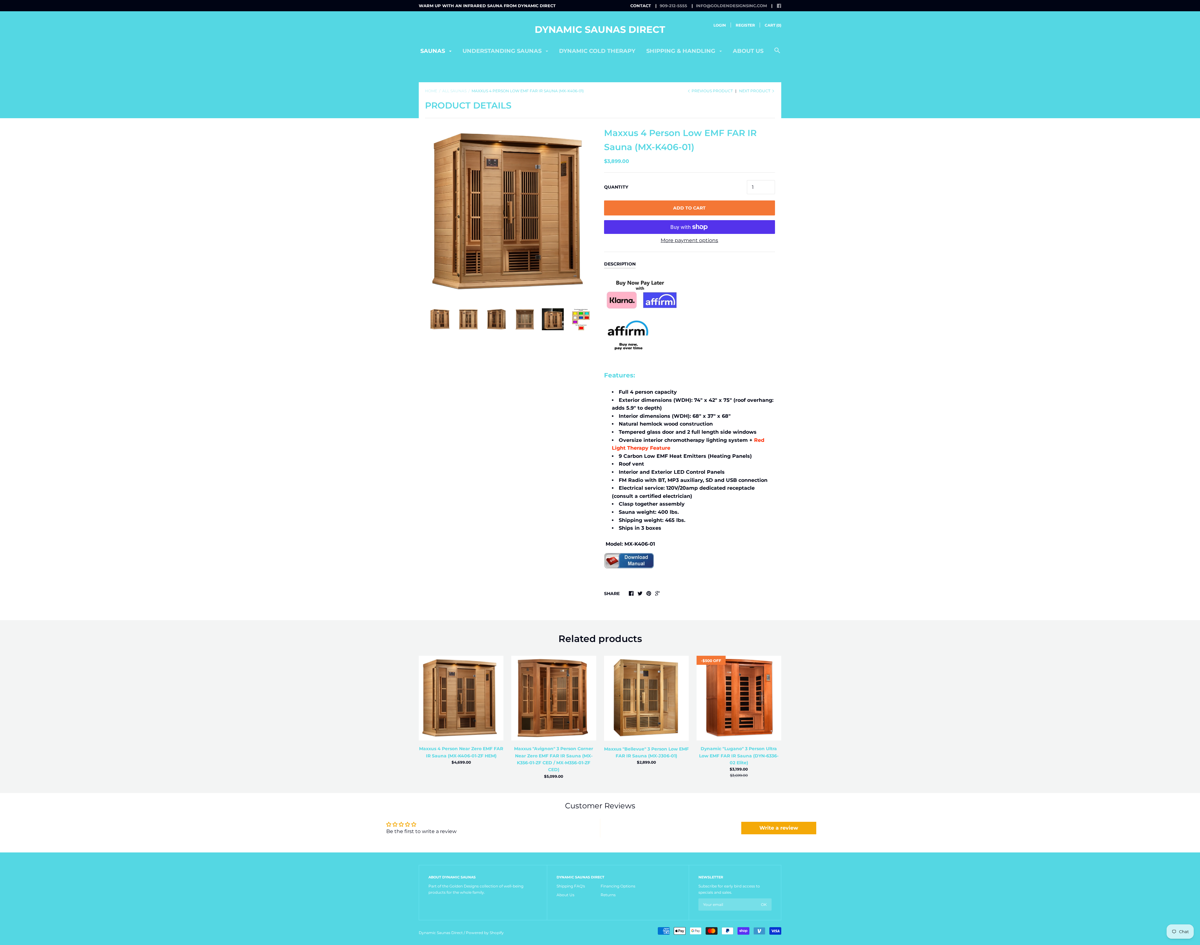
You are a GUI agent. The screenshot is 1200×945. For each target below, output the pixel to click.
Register (745, 25)
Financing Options (618, 886)
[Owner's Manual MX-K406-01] (629, 578)
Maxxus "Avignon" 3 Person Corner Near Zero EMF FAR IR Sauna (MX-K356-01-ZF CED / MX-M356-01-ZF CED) (553, 759)
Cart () (773, 25)
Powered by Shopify (485, 932)
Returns (608, 894)
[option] (510, 211)
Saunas (433, 51)
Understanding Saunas (502, 51)
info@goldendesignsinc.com (731, 5)
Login (719, 25)
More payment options (689, 240)
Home (431, 90)
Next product (755, 90)
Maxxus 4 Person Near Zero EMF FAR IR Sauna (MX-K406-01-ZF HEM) (461, 752)
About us (748, 51)
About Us (565, 894)
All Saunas (454, 90)
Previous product (712, 90)
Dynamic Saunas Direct (600, 29)
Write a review (778, 828)
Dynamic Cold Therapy (597, 51)
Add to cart (689, 208)
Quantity (616, 187)
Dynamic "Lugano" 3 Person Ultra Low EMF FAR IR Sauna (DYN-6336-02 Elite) (738, 756)
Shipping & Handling (681, 51)
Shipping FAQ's (571, 886)
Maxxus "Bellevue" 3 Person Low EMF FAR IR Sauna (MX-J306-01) (646, 752)
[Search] (777, 53)
